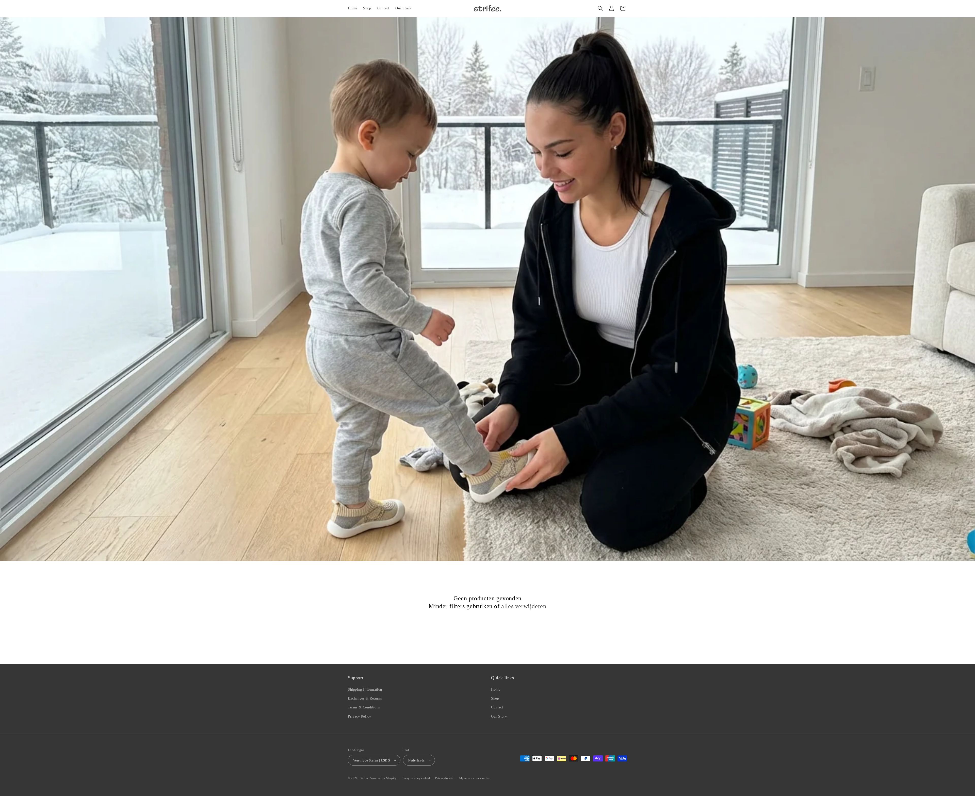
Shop (495, 698)
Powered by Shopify (383, 778)
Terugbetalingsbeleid (416, 778)
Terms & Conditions (364, 707)
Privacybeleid (444, 778)
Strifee (364, 778)
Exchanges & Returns (365, 698)
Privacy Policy (359, 716)
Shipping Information (365, 689)
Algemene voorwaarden (475, 778)
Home (495, 689)
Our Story (499, 716)
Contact (497, 707)
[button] (600, 8)
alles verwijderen (523, 606)
